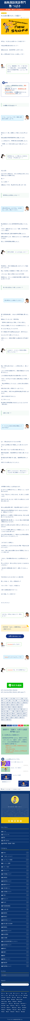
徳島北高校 (20, 713)
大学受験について (15, 891)
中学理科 (9, 702)
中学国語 (3, 702)
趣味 (15, 955)
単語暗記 (13, 999)
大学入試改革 (17, 709)
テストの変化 (12, 700)
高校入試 (18, 1011)
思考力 (25, 713)
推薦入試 (9, 715)
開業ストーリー (15, 959)
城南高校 (15, 1001)
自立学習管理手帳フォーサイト (15, 941)
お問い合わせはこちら (15, 637)
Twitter (6, 657)
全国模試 (25, 702)
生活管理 (20, 715)
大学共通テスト (24, 709)
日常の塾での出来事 (15, 923)
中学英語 (14, 702)
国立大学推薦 (5, 1001)
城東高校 (20, 1001)
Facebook (10, 644)
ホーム (4, 831)
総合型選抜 (15, 934)
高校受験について (15, 966)
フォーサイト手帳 (20, 700)
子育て (15, 895)
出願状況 (4, 999)
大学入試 (11, 709)
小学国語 (3, 713)
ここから (24, 627)
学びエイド (9, 711)
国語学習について (15, 881)
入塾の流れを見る (10, 749)
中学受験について (15, 874)
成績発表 (15, 913)
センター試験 (24, 698)
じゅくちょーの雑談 (15, 859)
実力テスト (25, 711)
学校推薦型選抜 (15, 905)
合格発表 (15, 877)
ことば (3, 698)
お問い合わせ (6, 840)
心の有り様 (15, 909)
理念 (4, 837)
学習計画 (19, 711)
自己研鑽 (15, 937)
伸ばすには (20, 702)
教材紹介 (15, 916)
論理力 (17, 717)
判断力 (9, 999)
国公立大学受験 (20, 999)
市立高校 (9, 713)
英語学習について (15, 944)
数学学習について (15, 920)
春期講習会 (15, 715)
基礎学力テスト (4, 709)
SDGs (15, 852)
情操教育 (3, 715)
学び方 (15, 902)
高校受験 (23, 1011)
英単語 (25, 715)
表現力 (3, 717)
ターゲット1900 (5, 700)
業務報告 (15, 927)
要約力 (8, 717)
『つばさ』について (15, 856)
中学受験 (26, 700)
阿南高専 (22, 717)
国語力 (10, 1001)
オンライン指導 (9, 698)
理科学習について (15, 930)
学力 (14, 711)
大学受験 (3, 711)
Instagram (10, 669)
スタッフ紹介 (4, 13)
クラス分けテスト (17, 698)
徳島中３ (14, 713)
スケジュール (6, 834)
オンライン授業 (15, 863)
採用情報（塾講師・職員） (9, 843)
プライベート (15, 870)
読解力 (13, 717)
